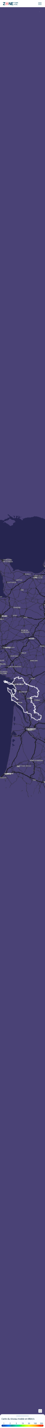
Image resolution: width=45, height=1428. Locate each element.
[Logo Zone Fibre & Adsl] (10, 3)
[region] (22, 714)
